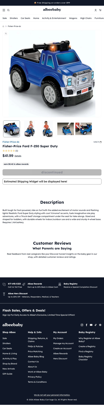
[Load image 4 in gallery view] (65, 128)
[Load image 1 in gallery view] (11, 128)
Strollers (14, 18)
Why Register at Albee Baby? (89, 340)
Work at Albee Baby (37, 371)
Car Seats (25, 18)
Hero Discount (60, 358)
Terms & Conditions (37, 382)
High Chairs (86, 18)
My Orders (58, 338)
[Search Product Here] (8, 10)
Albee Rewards (60, 353)
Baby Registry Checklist (85, 358)
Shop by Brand (10, 363)
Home (36, 18)
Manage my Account (63, 343)
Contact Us (33, 361)
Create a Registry (87, 346)
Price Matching (35, 351)
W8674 (96, 142)
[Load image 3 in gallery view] (47, 128)
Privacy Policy (34, 377)
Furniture (99, 18)
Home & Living (10, 353)
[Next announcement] (100, 3)
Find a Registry (86, 351)
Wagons (73, 18)
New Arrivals (9, 368)
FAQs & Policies (35, 346)
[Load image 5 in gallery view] (83, 128)
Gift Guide (7, 373)
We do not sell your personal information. (52, 395)
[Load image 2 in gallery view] (29, 128)
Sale (5, 18)
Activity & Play (10, 358)
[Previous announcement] (3, 3)
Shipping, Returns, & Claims (38, 340)
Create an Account (62, 348)
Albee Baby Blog (36, 356)
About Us (32, 366)
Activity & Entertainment (54, 18)
